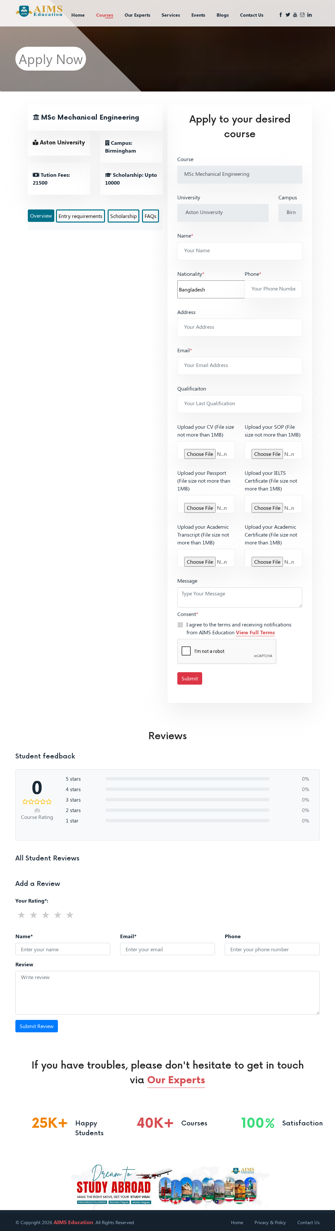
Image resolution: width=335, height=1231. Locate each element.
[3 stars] (46, 914)
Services (171, 15)
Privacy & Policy (270, 1222)
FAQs (150, 215)
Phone (253, 273)
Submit (190, 678)
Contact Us (251, 15)
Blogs (223, 15)
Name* (24, 936)
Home (78, 15)
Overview (41, 215)
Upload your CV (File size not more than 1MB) (205, 430)
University (188, 197)
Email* (128, 936)
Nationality (190, 273)
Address (186, 311)
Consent (187, 613)
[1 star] (21, 914)
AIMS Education (73, 1222)
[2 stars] (33, 914)
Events (198, 15)
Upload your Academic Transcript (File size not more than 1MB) (203, 534)
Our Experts (137, 15)
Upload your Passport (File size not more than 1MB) (203, 480)
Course (185, 159)
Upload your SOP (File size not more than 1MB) (272, 430)
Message (187, 580)
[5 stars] (70, 914)
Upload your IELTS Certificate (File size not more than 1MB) (271, 480)
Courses (104, 15)
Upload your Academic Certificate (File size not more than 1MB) (271, 534)
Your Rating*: (31, 900)
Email (184, 350)
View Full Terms (255, 632)
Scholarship (123, 215)
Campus (287, 197)
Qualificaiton (191, 388)
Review (24, 964)
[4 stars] (58, 914)
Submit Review (37, 1026)
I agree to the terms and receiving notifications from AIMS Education (238, 628)
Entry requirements (80, 215)
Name (185, 235)
